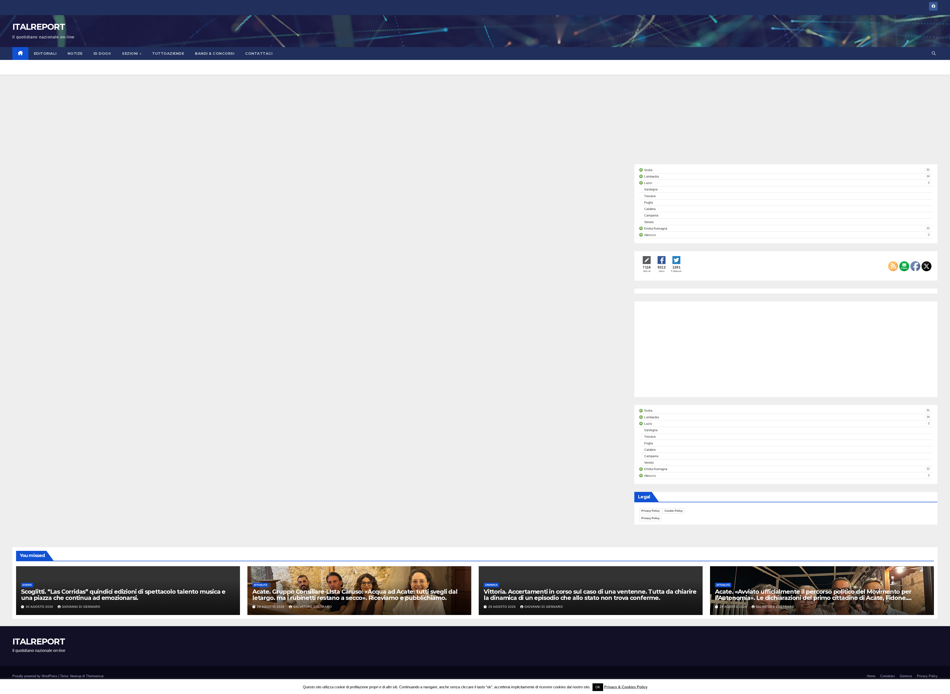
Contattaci (258, 53)
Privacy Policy (650, 510)
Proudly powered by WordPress (35, 676)
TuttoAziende (168, 53)
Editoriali (45, 53)
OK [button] (597, 687)
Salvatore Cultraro (312, 607)
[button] (934, 53)
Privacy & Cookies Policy (625, 687)
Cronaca (491, 585)
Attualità (260, 585)
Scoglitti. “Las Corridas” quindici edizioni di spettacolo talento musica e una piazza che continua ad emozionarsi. (123, 594)
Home (871, 676)
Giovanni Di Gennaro (81, 607)
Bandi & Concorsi (214, 53)
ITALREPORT (38, 27)
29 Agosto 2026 (271, 607)
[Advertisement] (475, 126)
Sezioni (130, 53)
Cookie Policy (674, 510)
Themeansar (94, 676)
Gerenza (906, 676)
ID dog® (102, 53)
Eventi (27, 585)
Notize (75, 53)
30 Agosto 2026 (40, 607)
